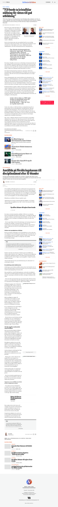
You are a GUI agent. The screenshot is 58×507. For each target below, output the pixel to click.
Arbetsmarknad (8, 439)
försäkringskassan (15, 438)
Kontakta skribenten (7, 132)
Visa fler (48, 47)
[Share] (35, 25)
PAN (20, 438)
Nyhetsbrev (48, 2)
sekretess (23, 438)
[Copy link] (34, 25)
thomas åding (28, 438)
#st (8, 438)
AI (10, 438)
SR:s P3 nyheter (9, 284)
